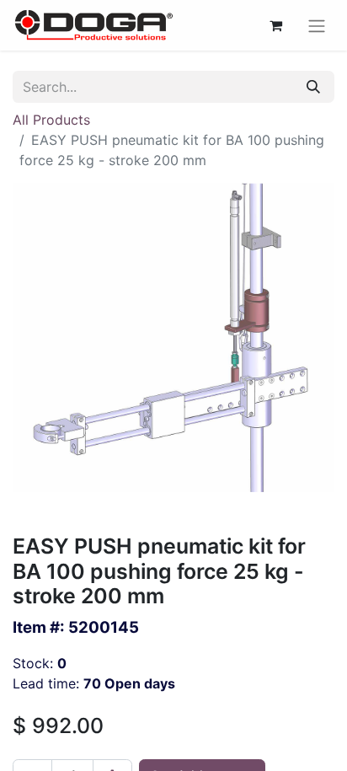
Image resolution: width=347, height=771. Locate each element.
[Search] (313, 87)
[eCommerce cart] (275, 25)
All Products (51, 119)
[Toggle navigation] (316, 25)
